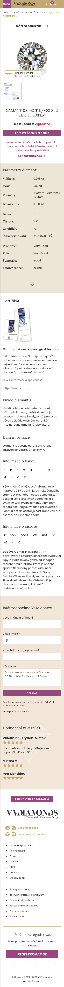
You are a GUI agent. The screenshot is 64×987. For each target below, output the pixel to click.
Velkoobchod (17, 850)
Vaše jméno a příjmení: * (19, 618)
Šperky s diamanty (20, 889)
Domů (6, 12)
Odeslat (32, 693)
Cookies (14, 872)
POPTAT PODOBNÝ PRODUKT (32, 133)
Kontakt (14, 861)
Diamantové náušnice (22, 900)
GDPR (22, 705)
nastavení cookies (32, 981)
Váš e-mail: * (11, 634)
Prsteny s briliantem (20, 911)
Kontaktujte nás (30, 156)
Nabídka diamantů (24, 12)
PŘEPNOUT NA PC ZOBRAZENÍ (32, 799)
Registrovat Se (32, 954)
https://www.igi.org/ (16, 388)
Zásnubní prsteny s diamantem (27, 894)
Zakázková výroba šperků (24, 905)
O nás (13, 856)
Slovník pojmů (17, 916)
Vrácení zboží (17, 877)
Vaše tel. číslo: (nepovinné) (21, 650)
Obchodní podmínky (21, 845)
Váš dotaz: (10, 666)
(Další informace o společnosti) (23, 380)
